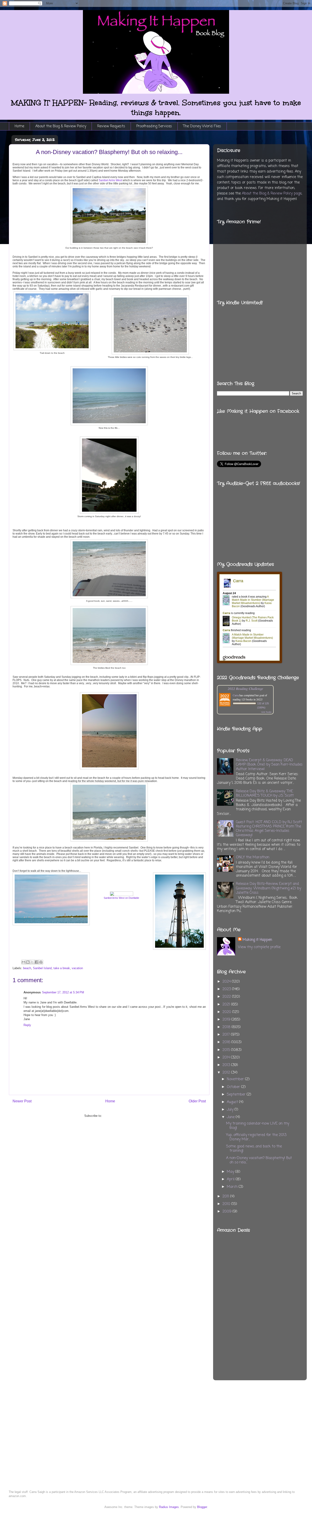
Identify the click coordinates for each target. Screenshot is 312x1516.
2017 (226, 1034)
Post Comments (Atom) (118, 1115)
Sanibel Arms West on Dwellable (121, 897)
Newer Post (22, 1101)
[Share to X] (32, 962)
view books (266, 711)
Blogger (202, 1507)
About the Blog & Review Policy (60, 126)
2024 (227, 981)
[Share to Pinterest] (41, 962)
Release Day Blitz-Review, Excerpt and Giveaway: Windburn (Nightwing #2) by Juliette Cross (268, 888)
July (231, 1109)
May (231, 1172)
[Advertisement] (281, 1294)
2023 (227, 989)
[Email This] (23, 962)
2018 (227, 1027)
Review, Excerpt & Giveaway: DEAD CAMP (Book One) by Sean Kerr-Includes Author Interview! (269, 765)
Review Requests (111, 126)
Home (19, 126)
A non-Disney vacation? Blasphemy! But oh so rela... (259, 1160)
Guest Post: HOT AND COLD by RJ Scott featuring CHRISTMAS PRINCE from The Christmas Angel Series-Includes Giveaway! (269, 828)
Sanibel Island (42, 968)
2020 (227, 1012)
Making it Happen (257, 940)
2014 (226, 1057)
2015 (226, 1050)
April (231, 1179)
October (234, 1087)
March (233, 1187)
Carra (236, 695)
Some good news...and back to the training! (254, 1149)
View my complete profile (259, 947)
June (231, 1117)
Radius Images (169, 1507)
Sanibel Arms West (110, 180)
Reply (27, 1025)
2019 (226, 1019)
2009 (227, 1211)
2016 (226, 1042)
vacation (77, 968)
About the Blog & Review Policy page (271, 193)
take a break (61, 968)
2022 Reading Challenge (245, 688)
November (236, 1079)
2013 (226, 1065)
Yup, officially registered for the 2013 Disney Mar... (256, 1137)
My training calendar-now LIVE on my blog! (257, 1126)
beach (27, 968)
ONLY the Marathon (252, 857)
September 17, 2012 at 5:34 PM (63, 992)
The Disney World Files (202, 126)
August (233, 1102)
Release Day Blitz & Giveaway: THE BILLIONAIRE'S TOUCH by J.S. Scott (265, 793)
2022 (227, 997)
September (237, 1094)
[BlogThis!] (28, 962)
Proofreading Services (154, 126)
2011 (226, 1196)
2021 (226, 1004)
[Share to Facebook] (36, 962)
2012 (226, 1072)
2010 (226, 1204)
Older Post (197, 1101)
